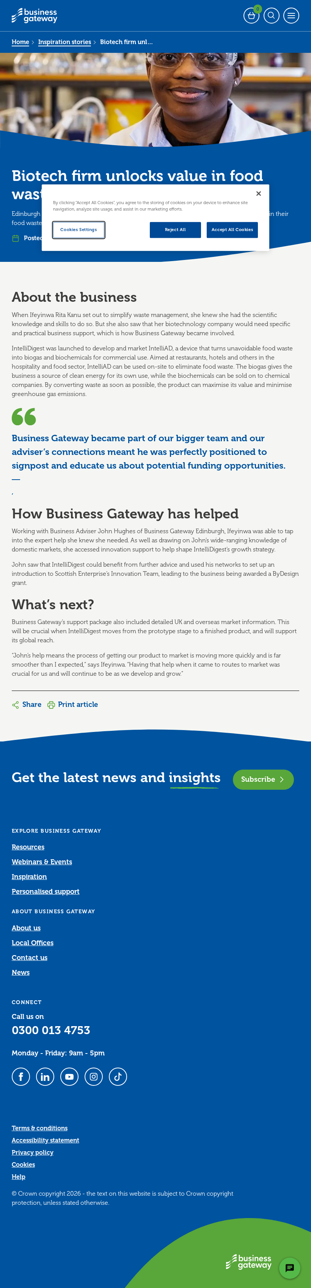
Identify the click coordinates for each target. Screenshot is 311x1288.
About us (26, 928)
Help (18, 1177)
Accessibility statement (45, 1140)
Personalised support (46, 891)
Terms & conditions (40, 1128)
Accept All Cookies (232, 230)
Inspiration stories (64, 42)
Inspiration (29, 877)
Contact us (29, 958)
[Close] (258, 193)
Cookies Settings (78, 230)
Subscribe (258, 779)
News (21, 972)
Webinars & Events (42, 862)
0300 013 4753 (51, 1030)
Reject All (175, 230)
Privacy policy (32, 1152)
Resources (28, 847)
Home (20, 42)
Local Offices (32, 943)
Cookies (23, 1164)
